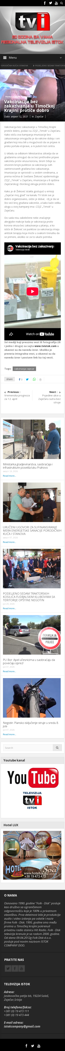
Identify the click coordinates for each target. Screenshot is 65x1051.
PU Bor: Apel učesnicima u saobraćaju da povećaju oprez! (29, 661)
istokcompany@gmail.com (22, 1026)
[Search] (57, 747)
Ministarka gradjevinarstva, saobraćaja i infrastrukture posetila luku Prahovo (28, 466)
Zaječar (26, 96)
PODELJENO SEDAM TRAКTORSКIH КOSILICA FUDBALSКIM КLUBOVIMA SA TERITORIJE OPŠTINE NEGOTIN (29, 597)
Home (8, 96)
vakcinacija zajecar (24, 368)
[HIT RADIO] (32, 790)
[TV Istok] (32, 21)
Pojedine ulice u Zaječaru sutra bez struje (49, 397)
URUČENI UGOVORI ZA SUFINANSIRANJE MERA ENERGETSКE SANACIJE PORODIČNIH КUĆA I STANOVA (32, 530)
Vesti (17, 96)
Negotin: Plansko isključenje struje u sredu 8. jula (31, 724)
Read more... (9, 475)
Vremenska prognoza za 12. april (17, 395)
